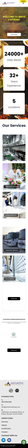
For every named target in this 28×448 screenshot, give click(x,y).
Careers (4, 432)
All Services (14, 298)
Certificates (6, 429)
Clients (4, 425)
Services (4, 422)
